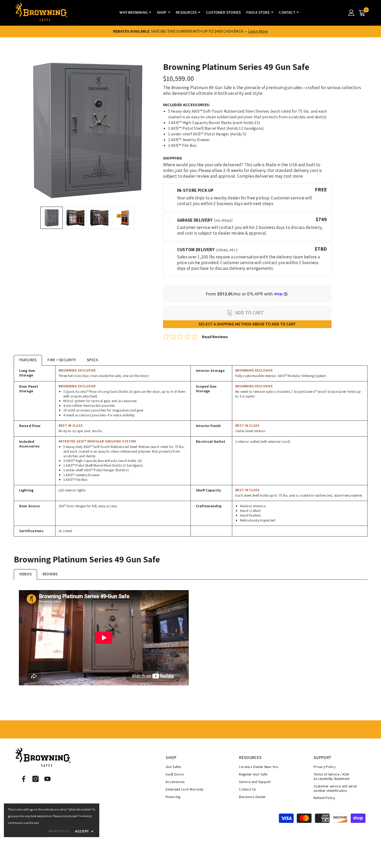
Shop (162, 12)
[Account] (351, 13)
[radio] (247, 197)
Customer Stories (223, 12)
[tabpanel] (191, 451)
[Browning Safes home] (41, 13)
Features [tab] (28, 359)
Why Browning (133, 12)
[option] (87, 129)
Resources (186, 12)
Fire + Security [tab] (61, 359)
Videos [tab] (25, 573)
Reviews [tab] (50, 573)
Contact (287, 12)
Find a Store (258, 12)
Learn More (258, 31)
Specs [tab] (92, 359)
